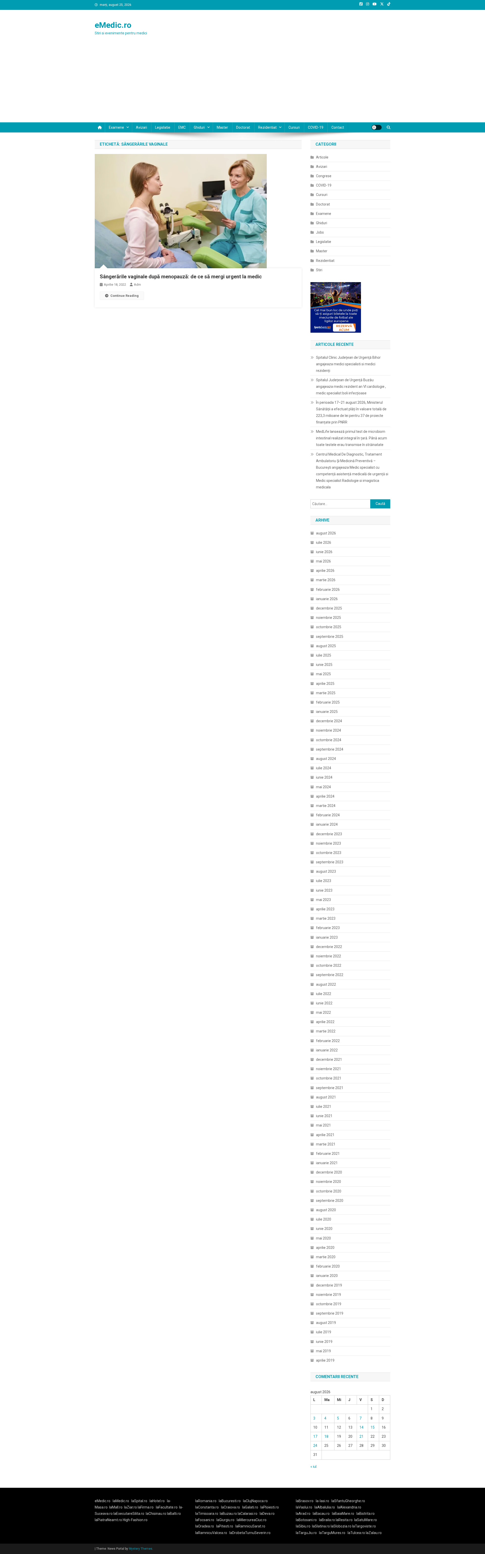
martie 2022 (325, 1031)
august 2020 (326, 1210)
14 (361, 1427)
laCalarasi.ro (247, 1514)
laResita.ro (344, 1520)
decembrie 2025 (329, 608)
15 (373, 1427)
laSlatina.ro (321, 1526)
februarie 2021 (328, 1154)
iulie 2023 (323, 881)
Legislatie (162, 127)
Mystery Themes (140, 1548)
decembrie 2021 (329, 1059)
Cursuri (294, 127)
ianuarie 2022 (327, 1050)
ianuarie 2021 (327, 1163)
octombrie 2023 (328, 853)
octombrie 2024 (328, 740)
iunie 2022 (324, 1003)
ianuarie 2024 (327, 824)
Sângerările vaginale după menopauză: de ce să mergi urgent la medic (181, 277)
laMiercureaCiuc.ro (251, 1520)
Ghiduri (199, 127)
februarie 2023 (328, 928)
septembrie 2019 (329, 1313)
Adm (137, 284)
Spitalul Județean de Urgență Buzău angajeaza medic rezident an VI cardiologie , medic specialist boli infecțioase (351, 386)
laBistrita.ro (365, 1514)
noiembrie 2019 (328, 1295)
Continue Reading (124, 296)
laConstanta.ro (207, 1507)
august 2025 (326, 646)
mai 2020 (323, 1238)
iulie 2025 (323, 655)
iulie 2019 (323, 1332)
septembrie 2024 (329, 749)
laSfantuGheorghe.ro (348, 1501)
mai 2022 (323, 1012)
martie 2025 (325, 693)
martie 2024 (325, 806)
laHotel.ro (157, 1501)
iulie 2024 (323, 768)
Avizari (141, 127)
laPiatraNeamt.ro (108, 1520)
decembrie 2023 (329, 834)
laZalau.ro (374, 1533)
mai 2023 (323, 900)
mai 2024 (323, 787)
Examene (116, 127)
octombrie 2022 (328, 965)
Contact (337, 127)
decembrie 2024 (329, 721)
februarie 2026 (328, 590)
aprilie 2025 (325, 684)
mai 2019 (323, 1351)
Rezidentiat (267, 127)
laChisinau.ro (156, 1514)
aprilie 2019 (325, 1360)
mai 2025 (323, 674)
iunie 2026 (324, 552)
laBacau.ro (321, 1514)
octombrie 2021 (328, 1078)
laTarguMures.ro (332, 1533)
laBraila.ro (327, 1520)
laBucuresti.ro (230, 1501)
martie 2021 (325, 1144)
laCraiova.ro (230, 1507)
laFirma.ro (146, 1507)
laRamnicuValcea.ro (211, 1533)
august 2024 (326, 759)
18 (326, 1436)
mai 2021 (323, 1125)
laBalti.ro (174, 1514)
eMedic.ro (113, 25)
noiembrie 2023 (328, 843)
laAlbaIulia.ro (324, 1507)
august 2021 (326, 1097)
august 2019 (326, 1323)
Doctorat (243, 127)
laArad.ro (303, 1514)
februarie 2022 (328, 1041)
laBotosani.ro (306, 1520)
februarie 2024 (328, 815)
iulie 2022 (323, 994)
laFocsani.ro (204, 1520)
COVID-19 (315, 127)
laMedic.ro (121, 1501)
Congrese (323, 176)
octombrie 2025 (328, 627)
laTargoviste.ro (364, 1526)
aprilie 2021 (325, 1135)
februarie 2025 (328, 702)
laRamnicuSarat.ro (250, 1526)
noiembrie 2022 (328, 956)
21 (361, 1436)
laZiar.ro (131, 1507)
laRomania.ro (205, 1501)
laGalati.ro (250, 1507)
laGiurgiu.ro (226, 1520)
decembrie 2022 (329, 947)
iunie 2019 (324, 1342)
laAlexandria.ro (349, 1507)
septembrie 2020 (329, 1201)
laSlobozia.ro (341, 1526)
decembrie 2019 (329, 1285)
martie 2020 (325, 1257)
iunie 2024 (324, 777)
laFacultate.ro (167, 1507)
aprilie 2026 (325, 571)
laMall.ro (116, 1507)
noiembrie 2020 (328, 1182)
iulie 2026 (323, 542)
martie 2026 (325, 580)
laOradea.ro (204, 1526)
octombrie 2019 (328, 1304)
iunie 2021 (324, 1116)
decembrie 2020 (329, 1172)
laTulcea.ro (357, 1533)
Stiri (319, 270)
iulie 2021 (323, 1107)
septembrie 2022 (329, 975)
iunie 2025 (324, 665)
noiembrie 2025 (328, 618)
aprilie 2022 (325, 1022)
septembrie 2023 (329, 862)
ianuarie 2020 (327, 1276)
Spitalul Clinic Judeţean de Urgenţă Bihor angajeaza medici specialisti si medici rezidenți (348, 364)
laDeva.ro (267, 1514)
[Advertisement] (242, 84)
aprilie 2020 (325, 1248)
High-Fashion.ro (135, 1520)
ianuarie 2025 (327, 712)
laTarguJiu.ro (307, 1533)
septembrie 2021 (329, 1088)
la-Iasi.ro (322, 1501)
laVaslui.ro (305, 1507)
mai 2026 (323, 561)
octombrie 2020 (328, 1191)
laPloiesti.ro (269, 1507)
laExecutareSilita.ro (128, 1514)
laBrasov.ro (304, 1501)
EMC (182, 127)
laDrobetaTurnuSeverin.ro (250, 1533)
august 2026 (326, 533)
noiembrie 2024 (328, 730)
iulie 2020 (323, 1219)
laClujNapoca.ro (255, 1501)
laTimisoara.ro (206, 1514)
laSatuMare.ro (365, 1520)
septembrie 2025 (329, 637)
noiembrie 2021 (328, 1069)
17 (315, 1436)
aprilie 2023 (325, 909)
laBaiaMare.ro (343, 1514)
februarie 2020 (328, 1266)
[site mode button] (377, 127)
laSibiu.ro (303, 1526)
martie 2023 (325, 918)
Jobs (320, 232)
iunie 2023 (324, 890)
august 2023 (326, 871)
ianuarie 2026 (327, 599)
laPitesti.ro (224, 1526)
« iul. (313, 1467)
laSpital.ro (139, 1501)
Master (222, 127)
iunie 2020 (324, 1229)
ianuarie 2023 (327, 937)
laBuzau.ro (229, 1514)
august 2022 (326, 984)
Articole (322, 157)
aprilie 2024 (325, 796)
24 (315, 1446)
